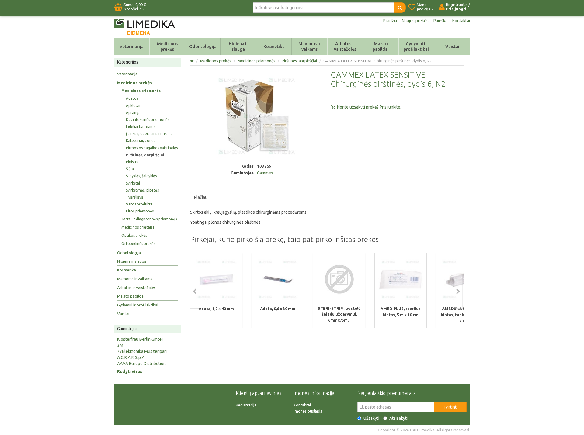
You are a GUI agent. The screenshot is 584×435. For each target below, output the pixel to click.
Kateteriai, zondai (141, 141)
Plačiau (200, 197)
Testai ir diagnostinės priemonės (149, 219)
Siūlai (130, 169)
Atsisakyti (398, 418)
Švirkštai (133, 183)
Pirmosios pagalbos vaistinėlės (152, 148)
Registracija (246, 405)
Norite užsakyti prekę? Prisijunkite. (368, 107)
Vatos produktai (140, 204)
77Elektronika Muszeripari (142, 351)
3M (120, 345)
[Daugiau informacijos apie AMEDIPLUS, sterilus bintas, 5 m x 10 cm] (400, 279)
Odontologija (203, 46)
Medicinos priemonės (141, 91)
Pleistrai (133, 162)
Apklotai (133, 106)
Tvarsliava (134, 197)
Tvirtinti (450, 407)
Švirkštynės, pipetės (142, 190)
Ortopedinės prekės (138, 244)
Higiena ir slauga (238, 46)
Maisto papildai (381, 46)
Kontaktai (461, 20)
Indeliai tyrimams (140, 127)
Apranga (133, 113)
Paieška (440, 20)
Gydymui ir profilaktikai (416, 46)
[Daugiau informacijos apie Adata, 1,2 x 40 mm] (216, 279)
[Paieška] (400, 7)
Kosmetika (274, 46)
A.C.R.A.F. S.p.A (130, 357)
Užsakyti (371, 418)
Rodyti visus (129, 371)
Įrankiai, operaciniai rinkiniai (150, 134)
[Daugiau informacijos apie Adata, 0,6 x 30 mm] (277, 279)
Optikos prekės (134, 235)
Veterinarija (132, 46)
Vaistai (452, 46)
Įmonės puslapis (308, 411)
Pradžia (390, 20)
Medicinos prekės (167, 46)
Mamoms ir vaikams (309, 46)
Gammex (265, 173)
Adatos (132, 98)
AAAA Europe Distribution (141, 363)
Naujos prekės (415, 20)
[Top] (192, 61)
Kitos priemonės (140, 211)
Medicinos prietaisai (138, 227)
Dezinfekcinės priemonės (147, 120)
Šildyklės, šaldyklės (141, 176)
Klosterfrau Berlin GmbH (140, 339)
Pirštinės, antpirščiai (145, 155)
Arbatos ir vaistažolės (345, 46)
